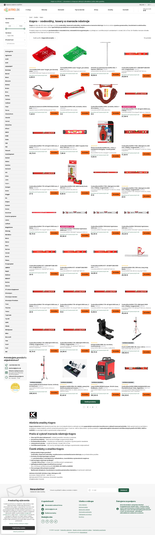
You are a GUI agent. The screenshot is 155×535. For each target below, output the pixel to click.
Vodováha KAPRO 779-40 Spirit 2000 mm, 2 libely (136, 110)
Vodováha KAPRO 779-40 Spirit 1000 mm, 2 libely (44, 305)
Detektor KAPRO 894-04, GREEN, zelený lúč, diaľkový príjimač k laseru (75, 387)
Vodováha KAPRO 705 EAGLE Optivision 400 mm (135, 227)
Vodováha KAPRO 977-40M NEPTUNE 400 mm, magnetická (43, 266)
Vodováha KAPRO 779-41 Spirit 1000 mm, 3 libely (43, 227)
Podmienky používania (99, 530)
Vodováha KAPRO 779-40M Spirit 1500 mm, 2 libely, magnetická (135, 305)
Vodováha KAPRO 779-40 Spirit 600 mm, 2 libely (105, 305)
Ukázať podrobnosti (18, 531)
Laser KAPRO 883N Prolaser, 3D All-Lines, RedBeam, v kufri (104, 387)
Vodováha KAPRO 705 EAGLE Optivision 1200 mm (104, 227)
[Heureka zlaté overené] (15, 392)
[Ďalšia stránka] (96, 407)
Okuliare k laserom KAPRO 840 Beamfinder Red (44, 107)
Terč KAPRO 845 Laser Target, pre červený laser (43, 70)
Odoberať (123, 490)
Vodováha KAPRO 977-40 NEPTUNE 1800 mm (73, 268)
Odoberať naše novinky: (37, 492)
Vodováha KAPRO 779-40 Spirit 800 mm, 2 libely (74, 305)
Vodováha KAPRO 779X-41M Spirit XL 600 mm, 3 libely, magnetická (136, 189)
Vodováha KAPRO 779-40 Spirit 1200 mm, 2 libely (44, 146)
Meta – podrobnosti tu (21, 514)
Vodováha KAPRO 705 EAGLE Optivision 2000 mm (73, 229)
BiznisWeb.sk (83, 532)
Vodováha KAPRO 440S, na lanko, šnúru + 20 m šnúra (105, 107)
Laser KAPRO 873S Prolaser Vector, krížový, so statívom (44, 385)
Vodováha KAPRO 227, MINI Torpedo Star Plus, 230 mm (74, 146)
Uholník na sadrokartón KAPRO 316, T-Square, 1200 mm (104, 68)
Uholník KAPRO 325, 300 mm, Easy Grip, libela (135, 268)
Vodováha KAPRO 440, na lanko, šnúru (73, 107)
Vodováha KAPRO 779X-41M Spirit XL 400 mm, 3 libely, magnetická (136, 146)
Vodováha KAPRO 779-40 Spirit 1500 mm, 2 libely (44, 187)
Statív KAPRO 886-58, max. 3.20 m (133, 347)
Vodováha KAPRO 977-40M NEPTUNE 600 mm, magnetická (136, 68)
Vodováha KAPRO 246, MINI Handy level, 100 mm (74, 187)
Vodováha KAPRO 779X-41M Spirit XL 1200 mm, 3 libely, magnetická (105, 187)
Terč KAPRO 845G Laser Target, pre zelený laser (74, 68)
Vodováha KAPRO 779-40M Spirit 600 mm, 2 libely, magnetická (43, 343)
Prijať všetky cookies (18, 528)
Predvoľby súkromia (66, 530)
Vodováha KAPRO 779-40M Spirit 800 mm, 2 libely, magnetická (74, 343)
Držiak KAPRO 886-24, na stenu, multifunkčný (102, 345)
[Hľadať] (136, 10)
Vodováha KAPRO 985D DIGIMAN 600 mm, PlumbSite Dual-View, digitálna (136, 387)
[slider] (6, 29)
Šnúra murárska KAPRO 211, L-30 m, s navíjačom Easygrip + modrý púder (103, 148)
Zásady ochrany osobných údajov (82, 530)
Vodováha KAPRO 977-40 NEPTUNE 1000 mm (104, 266)
